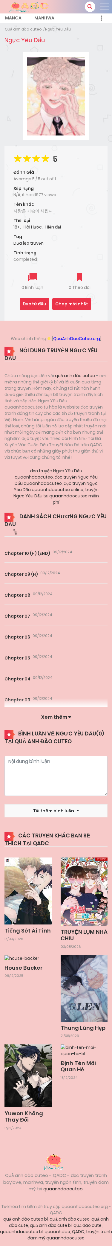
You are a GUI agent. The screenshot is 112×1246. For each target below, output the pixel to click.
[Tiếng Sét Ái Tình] (28, 891)
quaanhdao (57, 1232)
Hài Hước (33, 227)
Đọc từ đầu (34, 304)
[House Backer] (21, 958)
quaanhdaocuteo (63, 1189)
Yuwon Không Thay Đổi (23, 1117)
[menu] (104, 7)
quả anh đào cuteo (75, 376)
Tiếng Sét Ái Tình (27, 930)
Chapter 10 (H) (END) (27, 553)
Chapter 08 (17, 595)
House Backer (23, 967)
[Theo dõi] (79, 277)
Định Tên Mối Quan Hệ (78, 1066)
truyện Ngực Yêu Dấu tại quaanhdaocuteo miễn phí (56, 496)
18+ (16, 227)
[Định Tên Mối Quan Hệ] (84, 1050)
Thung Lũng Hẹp (83, 1028)
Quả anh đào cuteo (23, 29)
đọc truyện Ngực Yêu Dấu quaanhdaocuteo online (56, 486)
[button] (90, 6)
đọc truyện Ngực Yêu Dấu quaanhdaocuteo (48, 474)
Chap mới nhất (71, 304)
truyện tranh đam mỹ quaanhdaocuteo (69, 1235)
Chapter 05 (17, 658)
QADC (78, 1232)
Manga (13, 18)
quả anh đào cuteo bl (25, 1219)
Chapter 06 (17, 637)
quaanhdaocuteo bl (21, 1232)
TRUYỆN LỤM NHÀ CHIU (84, 935)
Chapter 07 (17, 616)
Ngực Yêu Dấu (58, 29)
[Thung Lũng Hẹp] (84, 988)
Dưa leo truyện (28, 243)
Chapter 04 (17, 679)
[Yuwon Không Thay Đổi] (28, 1076)
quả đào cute (87, 1225)
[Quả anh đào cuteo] (56, 1161)
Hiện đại (53, 227)
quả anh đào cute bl (51, 1225)
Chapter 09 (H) (21, 574)
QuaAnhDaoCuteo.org (76, 339)
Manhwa (44, 18)
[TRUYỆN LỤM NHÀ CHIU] (84, 891)
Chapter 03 (17, 700)
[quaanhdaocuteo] (29, 6)
